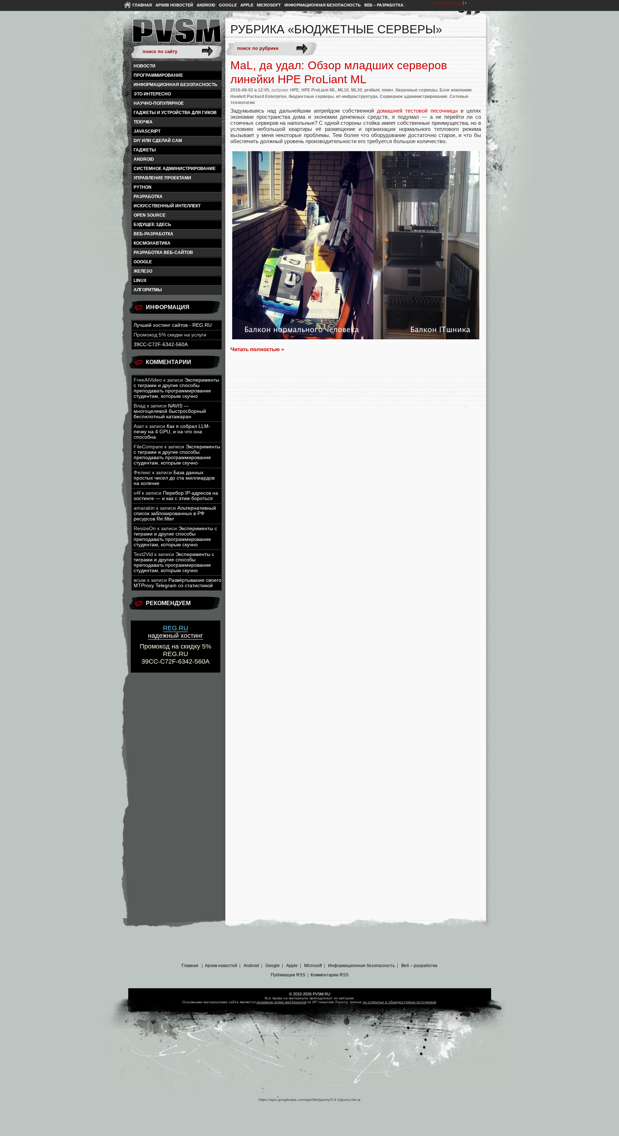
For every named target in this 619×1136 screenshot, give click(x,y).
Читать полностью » (257, 349)
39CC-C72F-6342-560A (161, 344)
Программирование (158, 75)
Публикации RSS (288, 974)
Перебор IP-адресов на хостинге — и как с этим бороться (176, 495)
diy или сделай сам (158, 140)
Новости (144, 66)
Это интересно (152, 93)
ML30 (356, 90)
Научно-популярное (159, 103)
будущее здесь (152, 224)
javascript (147, 131)
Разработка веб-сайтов (163, 252)
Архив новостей (174, 5)
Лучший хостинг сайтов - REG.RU (173, 325)
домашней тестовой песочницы (417, 111)
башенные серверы (416, 90)
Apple (246, 5)
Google (228, 5)
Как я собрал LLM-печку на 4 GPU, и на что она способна (172, 432)
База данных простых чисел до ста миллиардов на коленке (174, 478)
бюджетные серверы (311, 96)
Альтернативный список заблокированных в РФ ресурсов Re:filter (175, 513)
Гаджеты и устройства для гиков (175, 112)
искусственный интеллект (167, 205)
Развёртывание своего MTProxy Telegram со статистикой (177, 583)
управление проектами (162, 177)
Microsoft (269, 5)
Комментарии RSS (330, 974)
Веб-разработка (153, 233)
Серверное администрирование (413, 96)
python (143, 187)
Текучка (143, 121)
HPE (294, 90)
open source (149, 215)
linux (140, 280)
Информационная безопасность (322, 5)
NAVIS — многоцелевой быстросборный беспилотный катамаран (170, 411)
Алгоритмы (148, 289)
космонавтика (152, 243)
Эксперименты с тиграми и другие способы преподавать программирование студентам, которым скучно (176, 388)
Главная (142, 5)
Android (206, 5)
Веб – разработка (383, 5)
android (144, 159)
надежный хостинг (175, 631)
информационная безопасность (175, 84)
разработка (148, 196)
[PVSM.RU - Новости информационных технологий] (176, 34)
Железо (143, 271)
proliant (372, 90)
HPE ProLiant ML (318, 90)
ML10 (343, 90)
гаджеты (145, 149)
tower (387, 90)
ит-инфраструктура (357, 96)
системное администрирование (175, 168)
